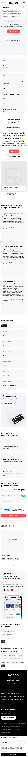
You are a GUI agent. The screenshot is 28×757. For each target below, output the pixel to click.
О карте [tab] (4, 326)
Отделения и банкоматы (16, 699)
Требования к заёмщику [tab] (15, 326)
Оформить (13, 31)
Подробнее (13, 151)
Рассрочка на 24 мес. (13, 156)
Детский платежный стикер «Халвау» (10, 693)
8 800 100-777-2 (13, 681)
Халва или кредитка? (18, 696)
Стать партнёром (8, 717)
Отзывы (3, 702)
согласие (10, 508)
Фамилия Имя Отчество (9, 496)
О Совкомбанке (5, 699)
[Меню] (2, 2)
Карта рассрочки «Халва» (7, 691)
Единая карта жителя (6, 696)
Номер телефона (7, 501)
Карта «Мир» (19, 691)
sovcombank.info (6, 17)
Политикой (6, 510)
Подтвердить (13, 754)
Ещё (3, 641)
